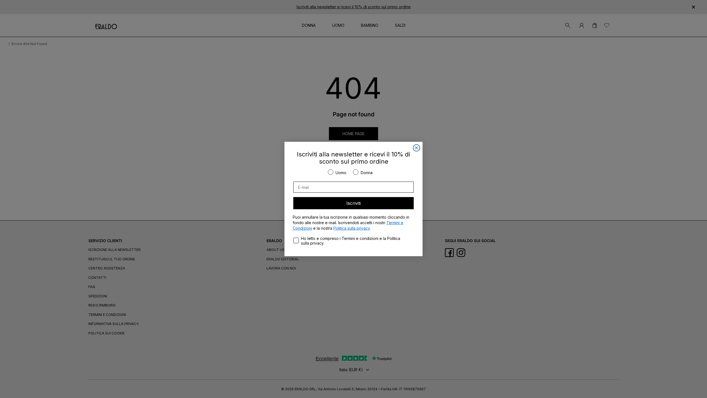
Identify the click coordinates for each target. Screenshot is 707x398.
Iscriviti (353, 203)
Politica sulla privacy (351, 228)
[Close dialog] (416, 148)
